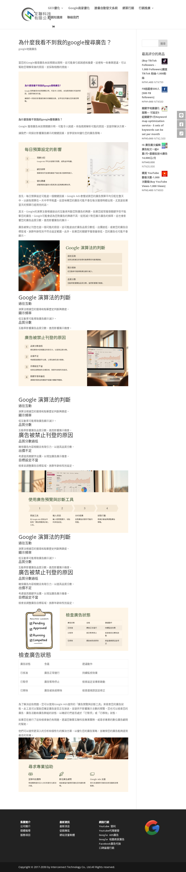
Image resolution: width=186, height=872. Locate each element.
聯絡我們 (73, 17)
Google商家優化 (79, 8)
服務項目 (25, 835)
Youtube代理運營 (109, 830)
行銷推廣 (144, 8)
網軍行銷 (128, 8)
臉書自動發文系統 (106, 8)
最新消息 (65, 826)
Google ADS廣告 (109, 835)
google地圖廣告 (28, 49)
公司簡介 (25, 826)
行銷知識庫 (55, 17)
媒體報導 (25, 830)
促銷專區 (65, 830)
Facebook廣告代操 (110, 843)
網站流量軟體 (67, 835)
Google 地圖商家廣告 (111, 839)
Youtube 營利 (107, 826)
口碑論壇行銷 (106, 848)
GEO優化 (54, 8)
